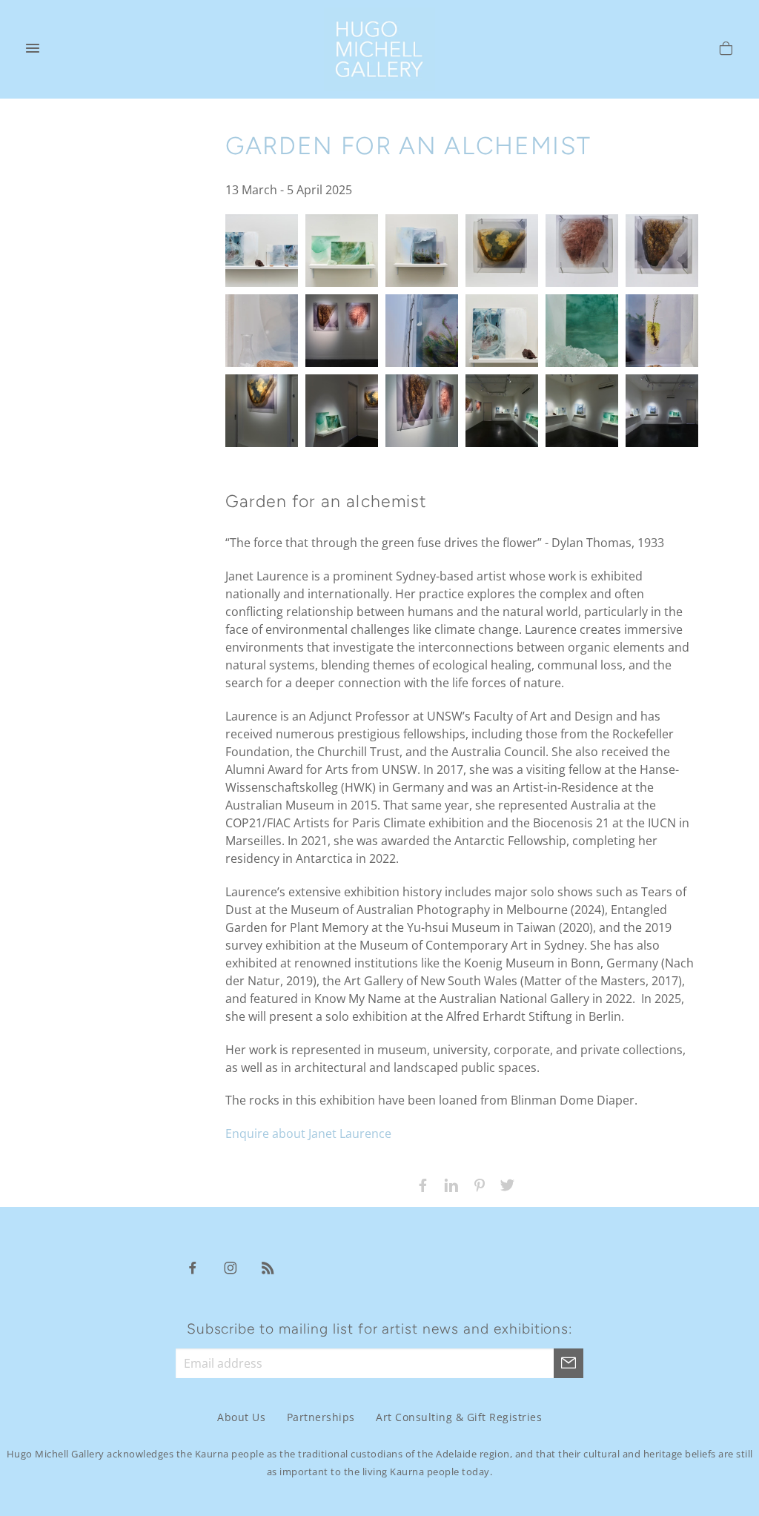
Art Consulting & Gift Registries (459, 1417)
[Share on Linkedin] (448, 1184)
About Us (241, 1417)
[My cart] (726, 50)
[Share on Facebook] (419, 1184)
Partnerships (321, 1417)
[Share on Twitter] (504, 1184)
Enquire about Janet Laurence (308, 1133)
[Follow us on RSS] (268, 1267)
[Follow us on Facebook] (193, 1267)
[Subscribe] (568, 1363)
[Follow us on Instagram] (230, 1267)
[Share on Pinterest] (476, 1184)
